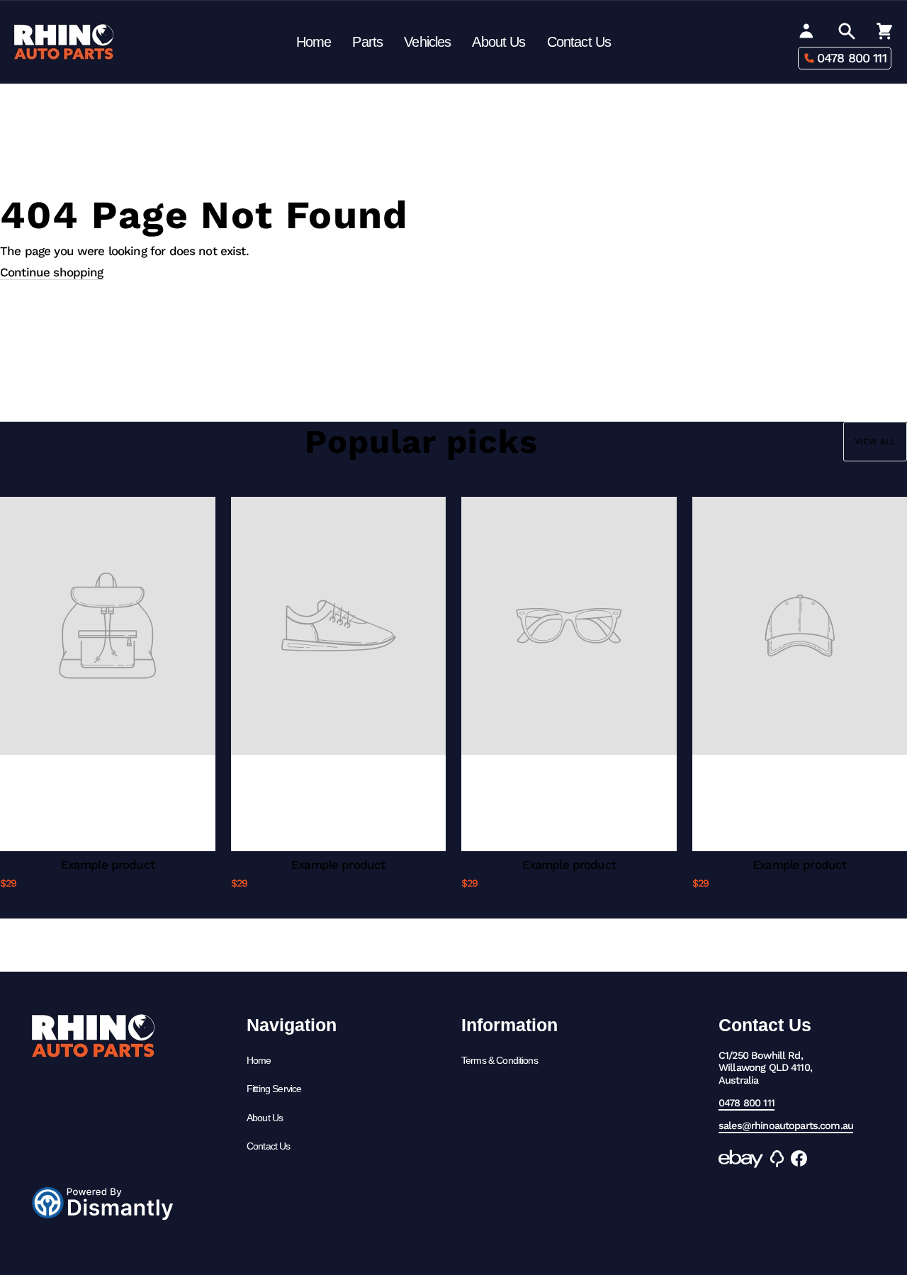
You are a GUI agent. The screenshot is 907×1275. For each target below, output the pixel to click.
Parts (367, 42)
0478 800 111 (851, 57)
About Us (498, 42)
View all (875, 441)
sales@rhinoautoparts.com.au (786, 1126)
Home (314, 42)
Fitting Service (274, 1088)
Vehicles (427, 42)
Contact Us (579, 42)
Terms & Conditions (499, 1060)
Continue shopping (51, 272)
